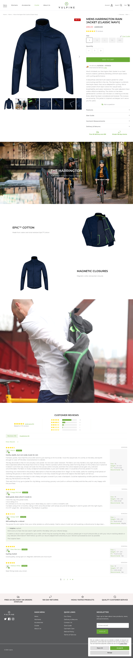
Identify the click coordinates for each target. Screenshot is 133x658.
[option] (42, 57)
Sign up (102, 631)
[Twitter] (5, 619)
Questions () (24, 436)
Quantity (89, 46)
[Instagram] (13, 619)
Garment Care (69, 629)
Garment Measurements (95, 121)
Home (5, 14)
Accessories (26, 5)
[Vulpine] (66, 5)
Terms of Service (70, 635)
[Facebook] (9, 619)
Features (89, 110)
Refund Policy (69, 632)
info (105, 67)
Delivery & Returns (93, 126)
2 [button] (64, 579)
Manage (109, 652)
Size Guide (90, 115)
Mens (5, 5)
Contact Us (68, 622)
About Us (46, 5)
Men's (10, 14)
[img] (10, 448)
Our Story (67, 616)
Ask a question (109, 104)
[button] (91, 31)
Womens (14, 5)
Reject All (100, 648)
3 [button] (67, 579)
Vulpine (10, 650)
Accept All (120, 648)
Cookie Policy (123, 643)
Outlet (36, 5)
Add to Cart (108, 60)
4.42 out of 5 (29, 424)
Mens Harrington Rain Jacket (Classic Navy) (25, 14)
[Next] (79, 56)
